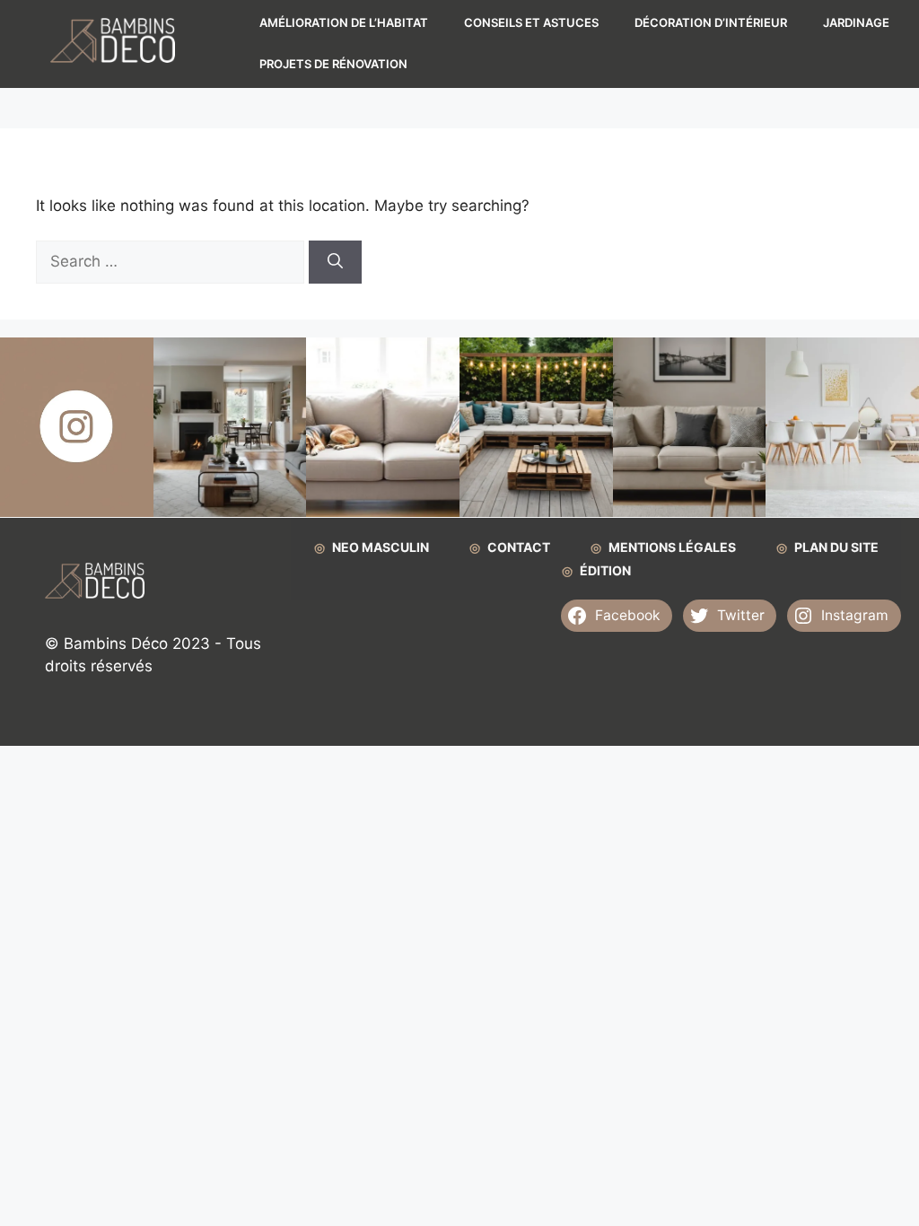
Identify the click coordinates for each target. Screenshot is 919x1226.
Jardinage (856, 22)
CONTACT (518, 547)
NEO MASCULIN (380, 547)
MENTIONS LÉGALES (672, 547)
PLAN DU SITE (836, 547)
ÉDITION (605, 570)
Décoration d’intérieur (711, 22)
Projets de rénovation (333, 64)
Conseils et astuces (531, 22)
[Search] (335, 262)
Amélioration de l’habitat (343, 22)
